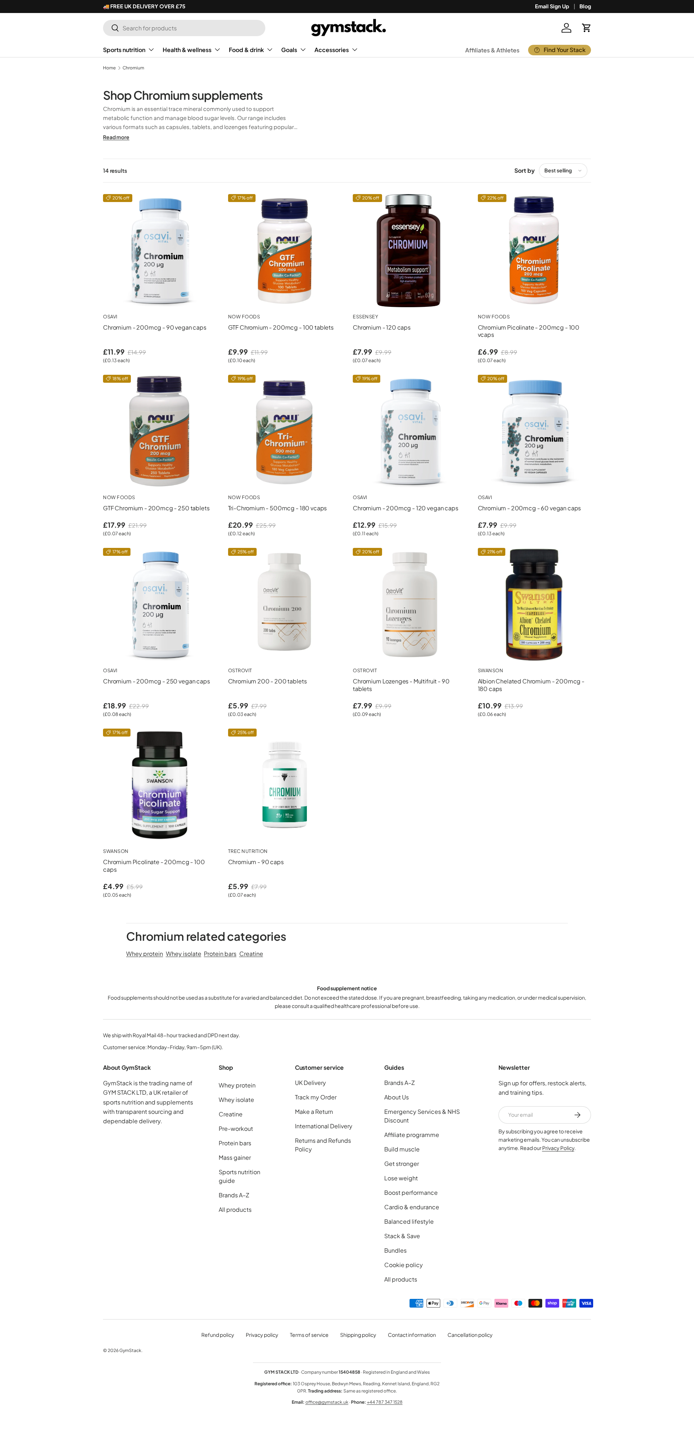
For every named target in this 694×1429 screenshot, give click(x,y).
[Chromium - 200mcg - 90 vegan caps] (160, 251)
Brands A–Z (234, 1195)
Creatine (251, 953)
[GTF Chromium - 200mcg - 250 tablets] (160, 431)
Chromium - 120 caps (382, 327)
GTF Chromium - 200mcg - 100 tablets (281, 327)
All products (235, 1209)
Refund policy (217, 1334)
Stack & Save (402, 1236)
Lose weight (401, 1178)
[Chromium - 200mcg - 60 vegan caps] (534, 431)
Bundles (395, 1250)
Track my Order (316, 1097)
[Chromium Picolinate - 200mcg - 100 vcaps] (534, 251)
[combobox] (184, 28)
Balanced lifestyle (409, 1221)
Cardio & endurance (411, 1207)
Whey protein (144, 953)
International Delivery (323, 1126)
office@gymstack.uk (326, 1402)
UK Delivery (310, 1082)
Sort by (524, 170)
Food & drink (246, 49)
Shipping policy (358, 1334)
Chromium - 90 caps (256, 862)
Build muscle (402, 1149)
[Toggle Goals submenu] (303, 49)
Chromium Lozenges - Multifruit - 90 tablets (401, 684)
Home (109, 67)
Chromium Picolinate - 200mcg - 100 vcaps (529, 331)
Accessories (331, 49)
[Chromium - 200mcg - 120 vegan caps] (409, 431)
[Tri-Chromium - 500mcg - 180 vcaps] (285, 431)
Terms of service (309, 1334)
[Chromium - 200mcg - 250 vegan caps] (160, 604)
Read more (116, 137)
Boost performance (411, 1192)
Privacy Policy (558, 1148)
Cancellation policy (470, 1334)
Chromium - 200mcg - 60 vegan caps (529, 508)
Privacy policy (262, 1334)
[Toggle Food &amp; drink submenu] (269, 49)
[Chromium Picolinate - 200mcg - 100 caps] (160, 785)
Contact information (412, 1334)
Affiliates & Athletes (492, 50)
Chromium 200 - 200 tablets (267, 681)
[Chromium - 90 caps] (285, 785)
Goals (289, 49)
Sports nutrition (124, 49)
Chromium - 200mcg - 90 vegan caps (154, 327)
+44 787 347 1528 (385, 1402)
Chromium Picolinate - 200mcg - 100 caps (154, 865)
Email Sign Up (552, 6)
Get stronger (401, 1163)
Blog (585, 6)
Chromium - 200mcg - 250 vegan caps (156, 681)
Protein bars (220, 953)
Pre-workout (236, 1128)
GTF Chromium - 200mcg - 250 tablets (156, 508)
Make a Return (314, 1111)
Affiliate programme (411, 1134)
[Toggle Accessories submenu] (354, 49)
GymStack (130, 1350)
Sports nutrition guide (239, 1176)
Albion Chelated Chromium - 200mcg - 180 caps (531, 684)
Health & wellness (187, 49)
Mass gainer (235, 1157)
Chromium (133, 67)
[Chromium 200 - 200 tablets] (285, 604)
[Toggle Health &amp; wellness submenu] (217, 49)
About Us (396, 1097)
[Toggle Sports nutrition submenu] (151, 49)
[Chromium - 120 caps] (409, 251)
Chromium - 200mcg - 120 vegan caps (405, 508)
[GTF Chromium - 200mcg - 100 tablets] (285, 251)
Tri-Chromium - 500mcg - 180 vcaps (277, 508)
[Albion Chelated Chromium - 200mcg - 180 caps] (534, 604)
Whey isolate (183, 953)
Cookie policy (403, 1265)
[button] (587, 28)
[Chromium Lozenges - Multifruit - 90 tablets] (409, 604)
